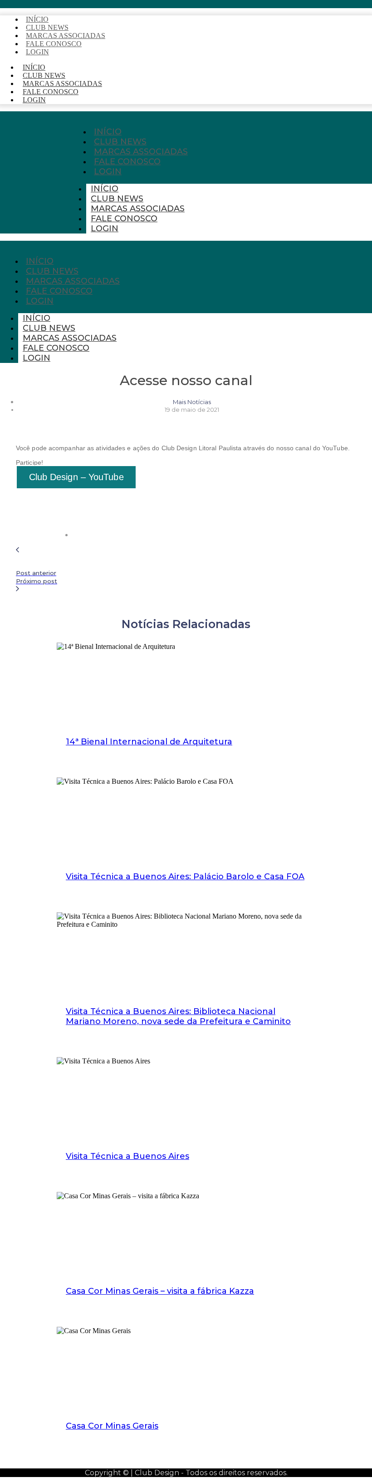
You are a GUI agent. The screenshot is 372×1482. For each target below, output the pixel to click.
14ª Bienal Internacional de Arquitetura (149, 742)
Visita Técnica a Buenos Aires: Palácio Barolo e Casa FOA (185, 877)
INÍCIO (104, 189)
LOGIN (37, 52)
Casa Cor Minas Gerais (112, 1426)
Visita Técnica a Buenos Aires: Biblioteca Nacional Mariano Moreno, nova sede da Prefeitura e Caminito (178, 1016)
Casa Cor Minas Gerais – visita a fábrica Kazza (160, 1291)
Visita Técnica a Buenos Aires (127, 1156)
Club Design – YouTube (76, 477)
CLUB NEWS (117, 199)
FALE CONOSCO (54, 44)
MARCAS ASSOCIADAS (138, 209)
